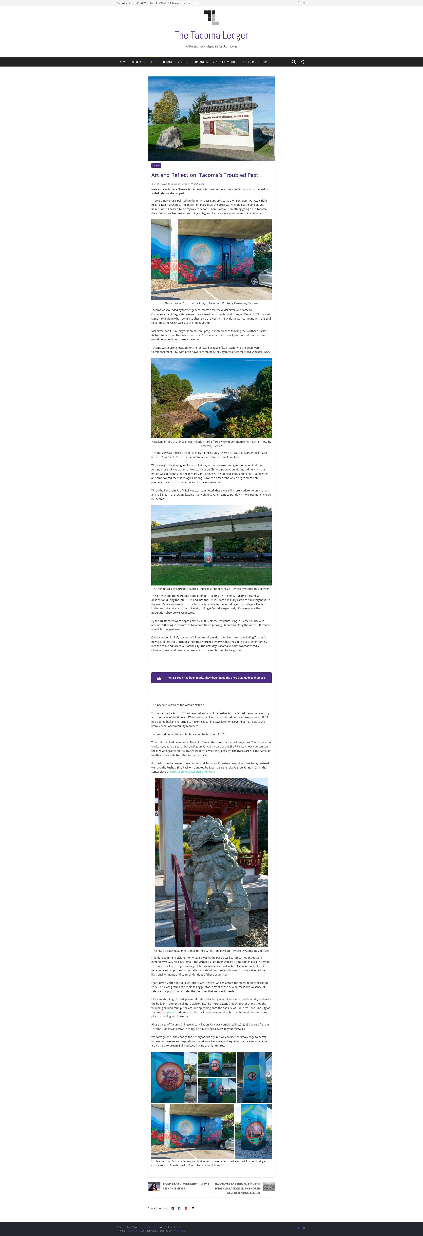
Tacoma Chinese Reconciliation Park (192, 771)
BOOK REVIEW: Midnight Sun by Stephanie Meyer (186, 1186)
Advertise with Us (224, 62)
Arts (153, 62)
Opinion (137, 62)
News (123, 62)
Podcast (167, 62)
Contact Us (201, 62)
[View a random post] (302, 62)
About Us (183, 62)
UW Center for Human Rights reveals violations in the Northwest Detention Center (237, 1189)
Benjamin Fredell (182, 183)
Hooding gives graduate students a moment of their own (177, 4)
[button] (143, 62)
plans (170, 1012)
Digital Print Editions (255, 62)
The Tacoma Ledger (211, 35)
